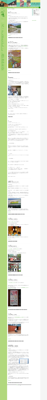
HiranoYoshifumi (14, 43)
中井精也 (20, 309)
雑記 (8, 76)
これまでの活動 (2, 24)
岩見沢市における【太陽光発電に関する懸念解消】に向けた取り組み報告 (2, 60)
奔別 (14, 37)
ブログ (31, 7)
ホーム (22, 7)
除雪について (2, 48)
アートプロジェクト (10, 37)
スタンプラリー (17, 309)
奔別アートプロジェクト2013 (12, 12)
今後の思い (2, 32)
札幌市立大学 (17, 37)
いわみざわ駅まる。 (11, 309)
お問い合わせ (34, 7)
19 (2, 14)
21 (3, 14)
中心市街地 (12, 41)
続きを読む (9, 35)
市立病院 (2, 38)
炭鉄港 (1, 44)
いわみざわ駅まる (10, 72)
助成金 (15, 72)
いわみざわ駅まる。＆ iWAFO (12, 314)
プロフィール (25, 7)
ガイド (14, 309)
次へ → (20, 385)
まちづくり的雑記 (9, 41)
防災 (1, 47)
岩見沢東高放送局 (10, 77)
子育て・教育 (2, 35)
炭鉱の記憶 (20, 37)
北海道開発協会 (18, 72)
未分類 (1, 42)
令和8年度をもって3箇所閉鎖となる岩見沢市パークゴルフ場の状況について (2, 65)
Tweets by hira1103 (34, 20)
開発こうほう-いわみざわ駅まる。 (13, 42)
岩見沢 (22, 309)
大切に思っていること (28, 7)
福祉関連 (2, 45)
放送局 (11, 116)
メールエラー (10, 121)
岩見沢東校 (9, 116)
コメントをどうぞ (18, 43)
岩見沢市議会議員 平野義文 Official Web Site (7, 7)
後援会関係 (2, 39)
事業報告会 (13, 72)
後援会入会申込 (37, 7)
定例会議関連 (2, 36)
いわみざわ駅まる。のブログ (12, 282)
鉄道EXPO (25, 309)
